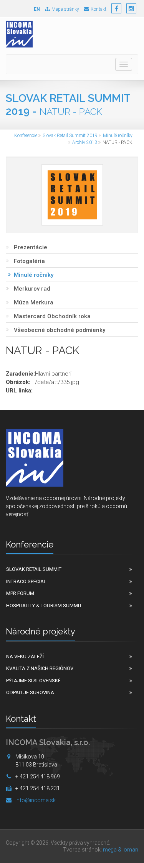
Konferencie (25, 135)
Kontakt (98, 9)
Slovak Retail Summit (33, 569)
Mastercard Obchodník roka (52, 316)
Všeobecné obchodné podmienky (59, 330)
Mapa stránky (65, 9)
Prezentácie (30, 247)
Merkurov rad (32, 288)
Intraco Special (26, 581)
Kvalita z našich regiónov (39, 668)
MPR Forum (20, 593)
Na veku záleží (25, 656)
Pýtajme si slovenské (33, 680)
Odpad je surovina (30, 692)
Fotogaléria (29, 261)
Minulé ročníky (117, 135)
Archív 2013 (84, 142)
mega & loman (120, 850)
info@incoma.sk (35, 800)
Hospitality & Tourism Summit (44, 605)
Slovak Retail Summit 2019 (70, 135)
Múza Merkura (33, 302)
